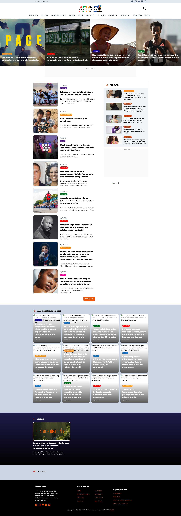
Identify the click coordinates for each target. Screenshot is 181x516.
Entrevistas (125, 15)
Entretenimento (58, 15)
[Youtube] (139, 1)
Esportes (112, 15)
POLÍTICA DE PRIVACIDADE (122, 500)
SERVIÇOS (98, 491)
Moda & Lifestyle (85, 15)
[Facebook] (136, 1)
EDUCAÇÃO (99, 497)
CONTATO (116, 497)
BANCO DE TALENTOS (120, 503)
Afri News (33, 15)
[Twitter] (142, 1)
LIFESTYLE (80, 497)
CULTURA (80, 501)
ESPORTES (98, 501)
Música (72, 15)
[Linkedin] (145, 1)
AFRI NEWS (98, 494)
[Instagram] (132, 1)
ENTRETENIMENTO (83, 494)
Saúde (147, 15)
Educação (100, 15)
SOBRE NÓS (117, 493)
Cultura (44, 15)
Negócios (137, 15)
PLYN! (112, 510)
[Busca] (144, 8)
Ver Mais (89, 299)
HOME (79, 491)
